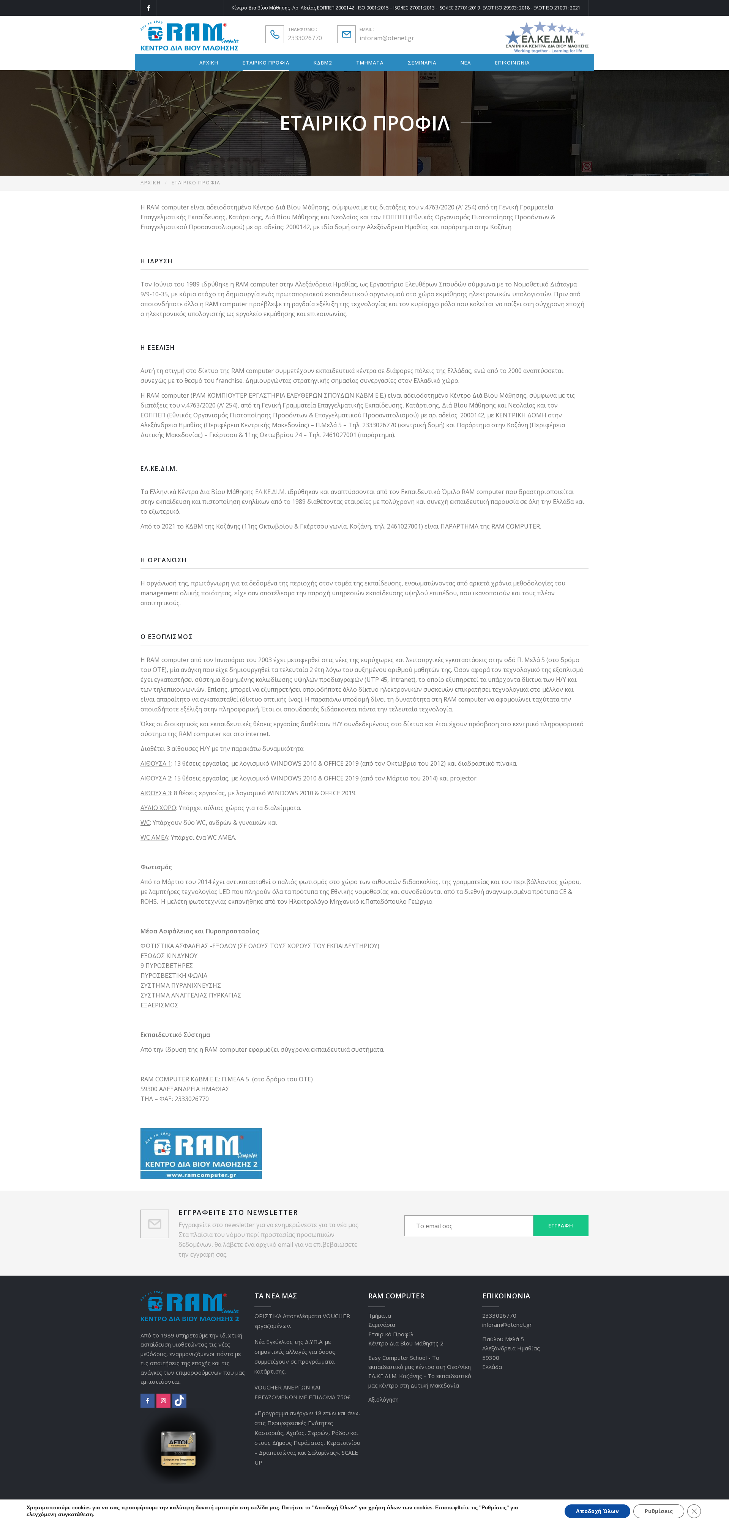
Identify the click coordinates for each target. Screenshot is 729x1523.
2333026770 (305, 38)
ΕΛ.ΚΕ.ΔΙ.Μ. (270, 492)
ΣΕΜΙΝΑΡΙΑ (422, 62)
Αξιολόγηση (383, 1399)
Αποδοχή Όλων (597, 1511)
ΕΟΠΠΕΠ (395, 217)
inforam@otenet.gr (387, 38)
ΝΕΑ (466, 62)
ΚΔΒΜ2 (323, 62)
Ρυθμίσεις (659, 1511)
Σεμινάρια (381, 1324)
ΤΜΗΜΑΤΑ (369, 62)
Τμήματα (379, 1315)
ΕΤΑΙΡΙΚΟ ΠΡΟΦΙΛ (266, 62)
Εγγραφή (560, 1225)
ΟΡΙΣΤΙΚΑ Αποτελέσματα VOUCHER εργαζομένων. (302, 1320)
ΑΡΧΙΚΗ (208, 62)
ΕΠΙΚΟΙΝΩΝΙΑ (512, 62)
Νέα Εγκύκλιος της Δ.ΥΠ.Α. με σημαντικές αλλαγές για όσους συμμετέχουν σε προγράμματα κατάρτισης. (294, 1356)
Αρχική (150, 182)
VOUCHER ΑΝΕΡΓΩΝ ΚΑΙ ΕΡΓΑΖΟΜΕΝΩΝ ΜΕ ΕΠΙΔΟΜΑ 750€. (303, 1392)
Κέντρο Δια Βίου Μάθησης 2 (405, 1343)
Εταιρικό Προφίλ (390, 1334)
